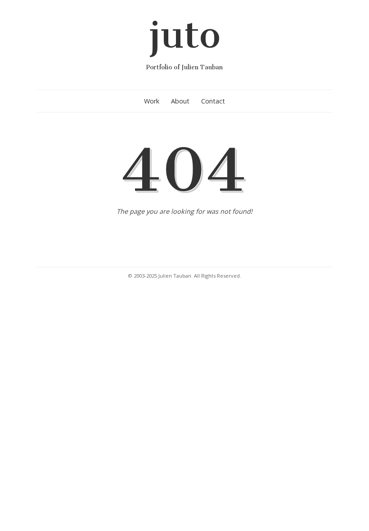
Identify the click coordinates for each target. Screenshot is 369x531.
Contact (213, 101)
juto (184, 34)
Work (151, 101)
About (180, 101)
